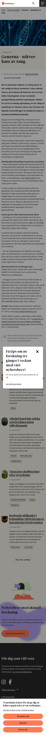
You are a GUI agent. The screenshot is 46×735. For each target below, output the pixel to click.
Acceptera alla (23, 716)
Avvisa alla (23, 729)
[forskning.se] (7, 3)
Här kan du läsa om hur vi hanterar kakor (18, 710)
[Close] (37, 352)
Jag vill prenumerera (13, 384)
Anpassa (23, 723)
